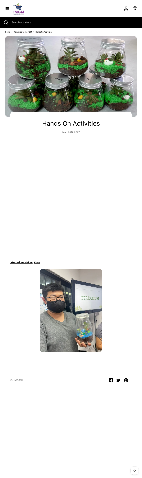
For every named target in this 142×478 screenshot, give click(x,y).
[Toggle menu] (7, 9)
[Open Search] (6, 22)
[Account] (126, 7)
